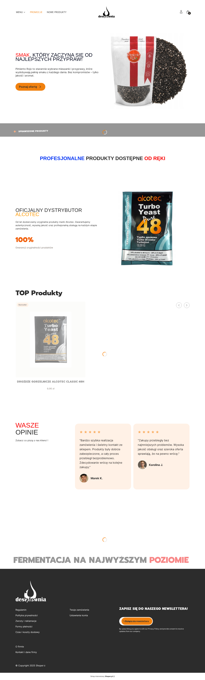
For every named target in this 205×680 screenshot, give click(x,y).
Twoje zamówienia (79, 609)
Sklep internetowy (101, 676)
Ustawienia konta (79, 615)
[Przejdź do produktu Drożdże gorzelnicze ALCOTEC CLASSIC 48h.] (50, 339)
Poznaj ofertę (28, 86)
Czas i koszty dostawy (27, 632)
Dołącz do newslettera (137, 621)
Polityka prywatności (26, 615)
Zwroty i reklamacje (25, 621)
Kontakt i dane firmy (26, 652)
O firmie (19, 646)
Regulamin (20, 609)
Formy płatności (23, 626)
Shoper (39, 665)
